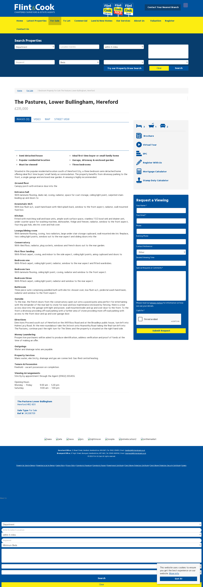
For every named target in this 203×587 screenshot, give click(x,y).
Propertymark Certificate (115, 465)
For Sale (54, 21)
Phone (138, 225)
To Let (66, 21)
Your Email (141, 215)
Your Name (141, 205)
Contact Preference (144, 246)
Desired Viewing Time (145, 257)
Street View (61, 119)
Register (169, 21)
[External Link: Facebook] (185, 5)
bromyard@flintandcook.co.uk (135, 453)
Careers (183, 465)
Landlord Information (7, 483)
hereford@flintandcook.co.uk (135, 450)
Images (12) (22, 119)
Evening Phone (142, 236)
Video (37, 119)
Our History (4, 501)
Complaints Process (99, 465)
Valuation (155, 21)
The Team (3, 507)
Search (178, 68)
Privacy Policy (70, 465)
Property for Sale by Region (25, 465)
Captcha (140, 310)
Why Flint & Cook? (6, 504)
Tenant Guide (5, 486)
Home (19, 21)
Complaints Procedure (84, 465)
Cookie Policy (60, 465)
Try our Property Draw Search (123, 68)
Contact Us (22, 29)
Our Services (123, 21)
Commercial (80, 21)
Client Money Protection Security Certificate (165, 465)
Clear (159, 68)
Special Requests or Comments (149, 268)
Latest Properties (37, 21)
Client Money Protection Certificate (137, 465)
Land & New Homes (101, 21)
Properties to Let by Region (45, 465)
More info (174, 574)
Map (47, 119)
